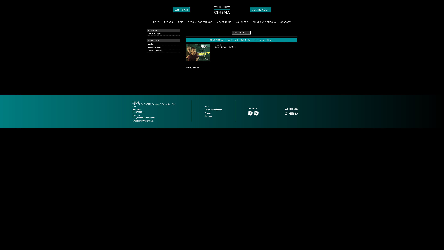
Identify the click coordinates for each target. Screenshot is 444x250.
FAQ (206, 107)
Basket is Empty (154, 34)
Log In (150, 44)
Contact (285, 22)
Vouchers (242, 22)
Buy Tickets (241, 33)
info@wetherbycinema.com (144, 118)
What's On (181, 9)
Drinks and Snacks (264, 22)
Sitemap (208, 116)
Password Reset (154, 47)
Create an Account (155, 51)
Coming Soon (260, 9)
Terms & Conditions (213, 110)
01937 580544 (138, 112)
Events (168, 22)
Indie (180, 22)
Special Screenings (200, 22)
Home (156, 22)
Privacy (208, 113)
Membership (224, 22)
